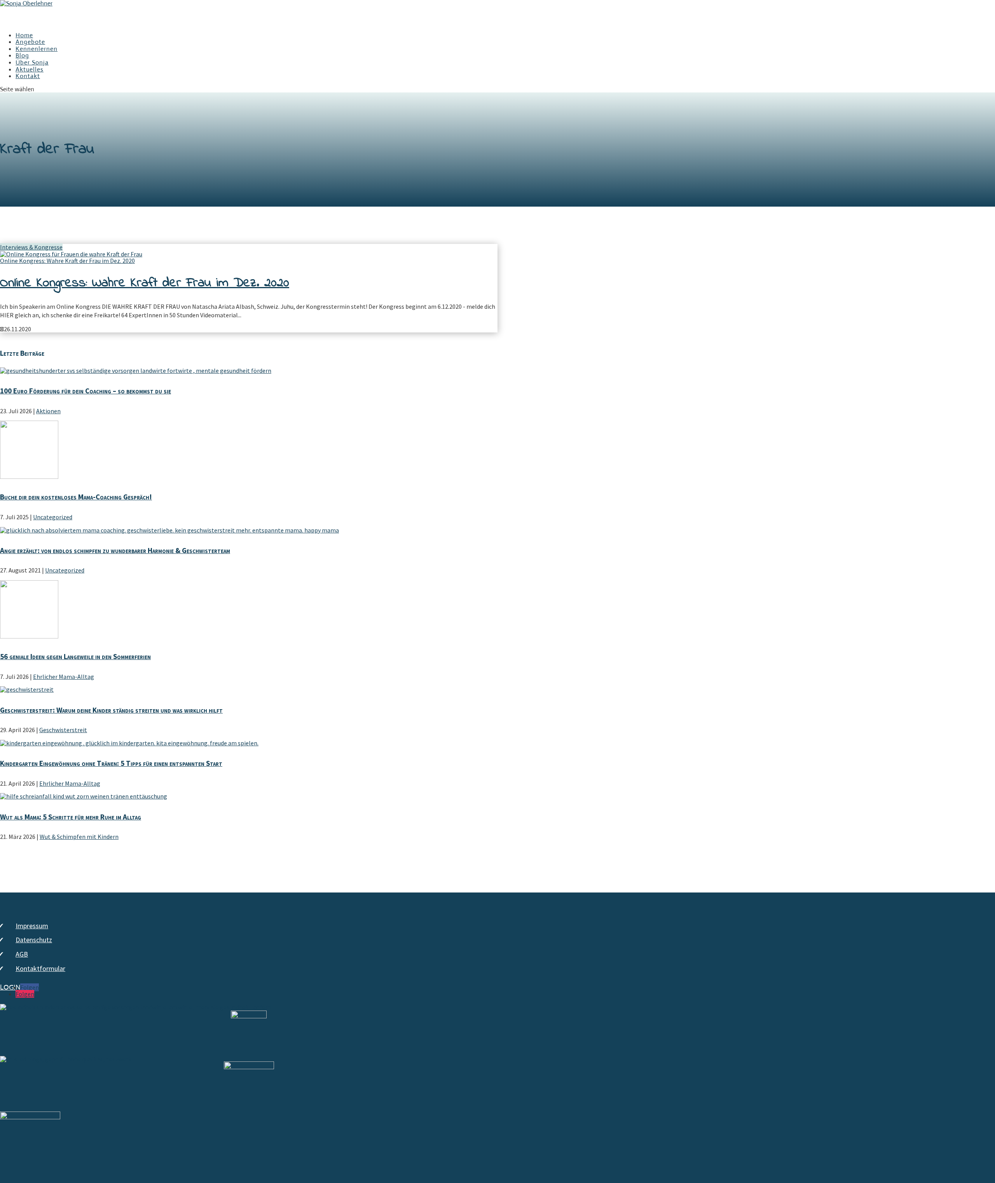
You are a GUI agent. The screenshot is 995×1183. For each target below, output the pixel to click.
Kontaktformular (40, 968)
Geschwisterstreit (63, 730)
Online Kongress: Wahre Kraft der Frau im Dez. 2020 (67, 260)
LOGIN (10, 987)
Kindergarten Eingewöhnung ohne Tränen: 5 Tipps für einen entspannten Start (111, 763)
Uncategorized (52, 517)
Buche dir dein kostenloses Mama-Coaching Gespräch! (76, 496)
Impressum (32, 925)
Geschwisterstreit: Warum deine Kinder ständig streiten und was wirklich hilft (111, 710)
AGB (22, 954)
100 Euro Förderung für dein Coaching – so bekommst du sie (85, 390)
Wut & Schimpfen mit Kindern (79, 836)
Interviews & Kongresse (31, 247)
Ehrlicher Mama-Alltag (63, 676)
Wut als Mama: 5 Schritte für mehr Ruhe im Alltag (70, 816)
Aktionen (48, 411)
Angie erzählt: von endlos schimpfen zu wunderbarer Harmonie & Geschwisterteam (115, 550)
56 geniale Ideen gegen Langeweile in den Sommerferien (75, 656)
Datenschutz (34, 939)
